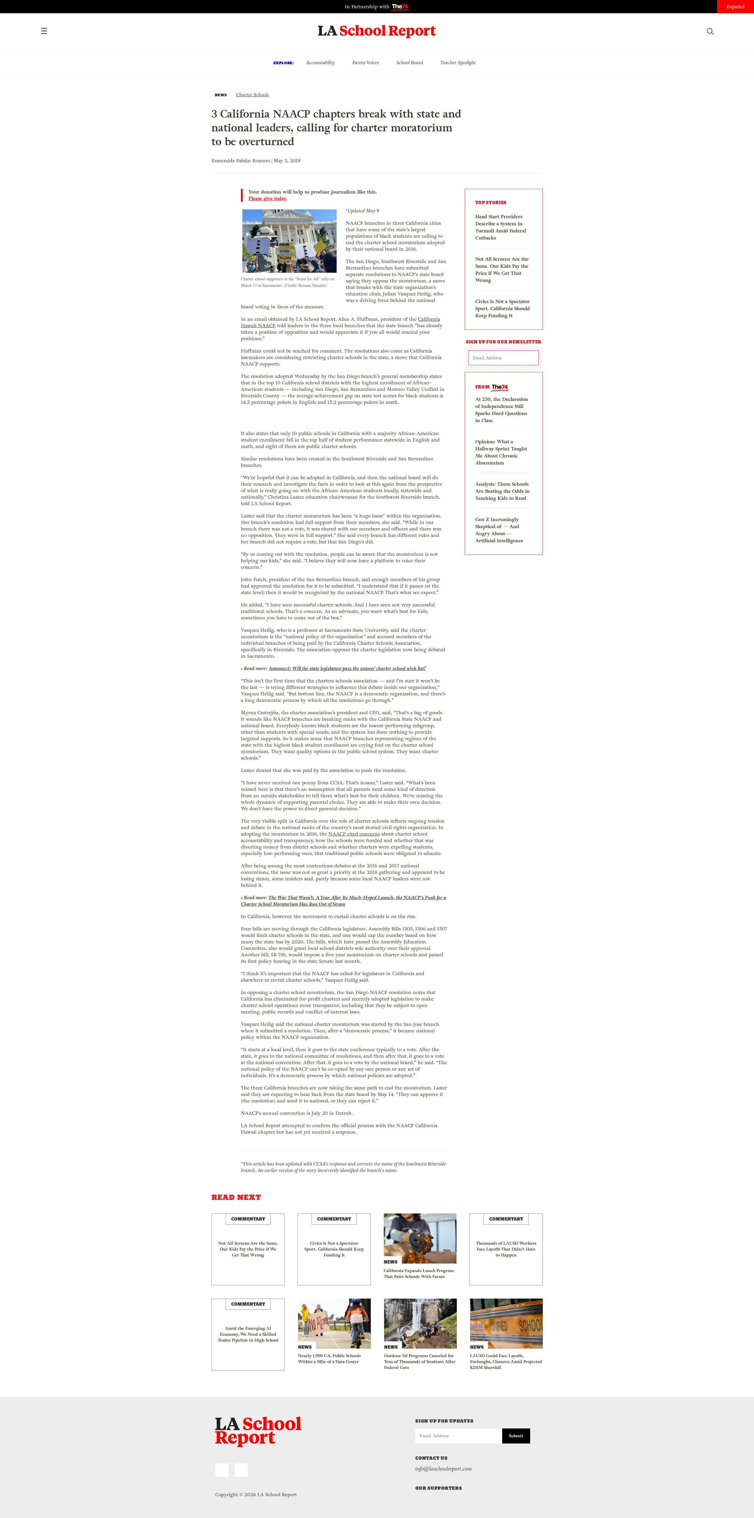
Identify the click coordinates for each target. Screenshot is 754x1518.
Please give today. (268, 198)
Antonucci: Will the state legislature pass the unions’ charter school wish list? (347, 668)
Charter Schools (252, 94)
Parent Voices (365, 62)
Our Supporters (438, 1488)
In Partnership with (368, 6)
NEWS (221, 95)
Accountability (320, 62)
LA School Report (377, 28)
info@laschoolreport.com (443, 1469)
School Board (409, 62)
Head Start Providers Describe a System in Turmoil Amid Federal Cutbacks (500, 227)
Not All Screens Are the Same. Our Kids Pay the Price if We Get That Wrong (502, 270)
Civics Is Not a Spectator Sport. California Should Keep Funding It (502, 308)
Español (736, 6)
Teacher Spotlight (458, 62)
